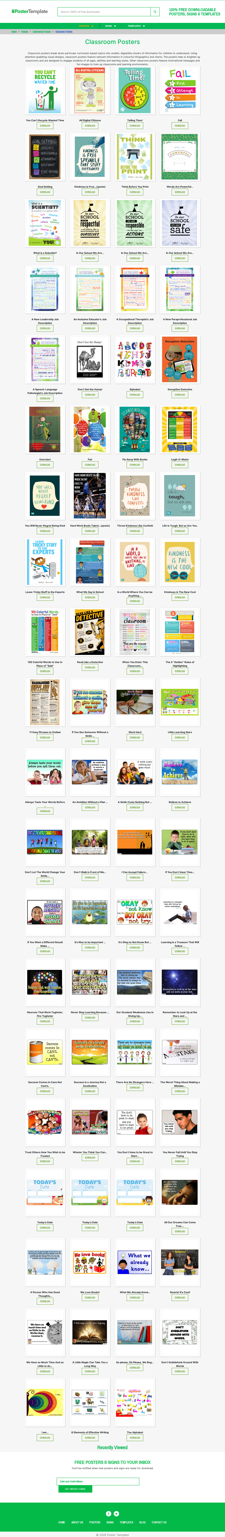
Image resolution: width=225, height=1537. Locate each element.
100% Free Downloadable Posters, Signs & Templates (194, 12)
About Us (77, 1522)
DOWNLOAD (45, 125)
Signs (108, 26)
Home (14, 31)
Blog (142, 1522)
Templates (134, 26)
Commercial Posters (42, 31)
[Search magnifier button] (154, 12)
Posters (84, 26)
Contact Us (159, 1522)
